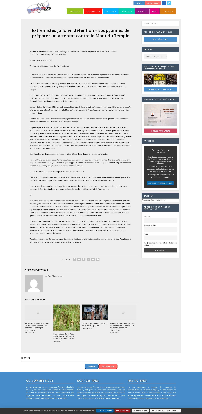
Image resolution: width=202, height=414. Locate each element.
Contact (167, 11)
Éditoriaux (110, 11)
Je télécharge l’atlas (160, 131)
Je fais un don (152, 3)
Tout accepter (104, 410)
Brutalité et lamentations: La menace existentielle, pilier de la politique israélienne (37, 326)
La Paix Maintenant (54, 276)
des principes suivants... (110, 398)
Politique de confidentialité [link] (165, 410)
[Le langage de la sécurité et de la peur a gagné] (95, 312)
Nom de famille (150, 225)
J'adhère (139, 3)
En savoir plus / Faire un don (160, 89)
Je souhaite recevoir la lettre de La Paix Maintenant (160, 244)
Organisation (93, 11)
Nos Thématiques (160, 39)
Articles (126, 11)
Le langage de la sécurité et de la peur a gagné (94, 324)
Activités (142, 11)
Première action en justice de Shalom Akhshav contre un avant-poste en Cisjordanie (122, 326)
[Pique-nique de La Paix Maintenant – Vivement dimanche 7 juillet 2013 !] (66, 318)
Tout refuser (122, 410)
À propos (74, 11)
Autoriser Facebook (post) (160, 183)
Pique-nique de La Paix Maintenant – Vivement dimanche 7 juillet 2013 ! (64, 336)
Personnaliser (140, 410)
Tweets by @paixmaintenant (153, 200)
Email (146, 234)
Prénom (147, 217)
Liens (154, 11)
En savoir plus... (61, 398)
